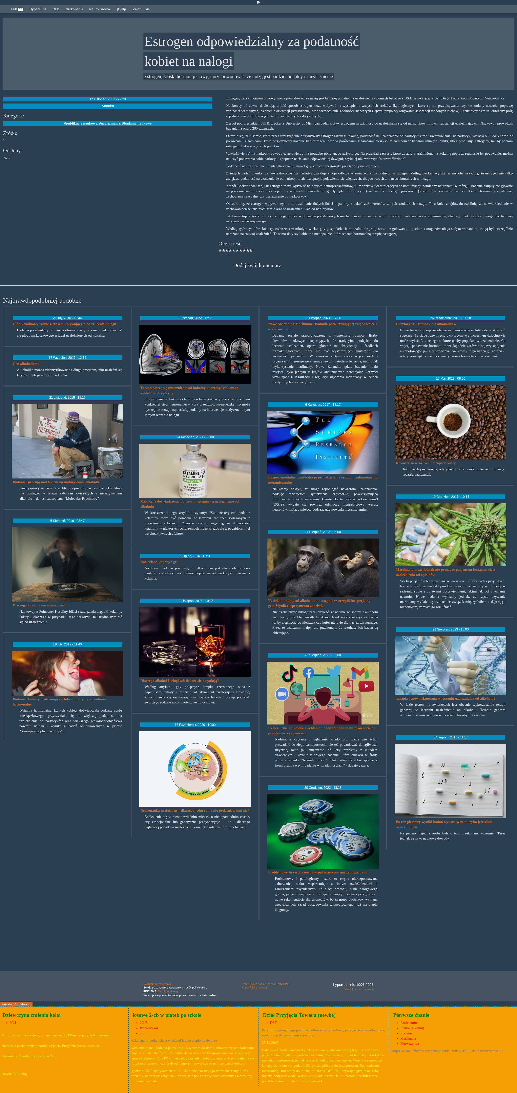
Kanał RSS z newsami (255, 987)
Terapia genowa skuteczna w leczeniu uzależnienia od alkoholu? (445, 698)
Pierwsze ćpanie (411, 1015)
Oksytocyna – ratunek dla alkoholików (426, 324)
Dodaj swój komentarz (257, 265)
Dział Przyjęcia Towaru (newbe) (299, 1015)
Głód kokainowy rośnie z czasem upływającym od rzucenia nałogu (64, 324)
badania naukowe (137, 123)
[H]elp (121, 9)
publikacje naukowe (81, 123)
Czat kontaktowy (168, 991)
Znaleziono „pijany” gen (159, 562)
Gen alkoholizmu (26, 364)
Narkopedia (74, 9)
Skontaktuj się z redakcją (359, 989)
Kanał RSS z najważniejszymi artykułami (266, 983)
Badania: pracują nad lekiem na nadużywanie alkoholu (56, 482)
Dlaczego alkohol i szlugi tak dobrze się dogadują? (179, 681)
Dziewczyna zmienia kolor (32, 1015)
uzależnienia (110, 123)
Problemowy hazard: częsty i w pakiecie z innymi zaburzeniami (317, 872)
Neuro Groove (100, 9)
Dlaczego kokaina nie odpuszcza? (39, 605)
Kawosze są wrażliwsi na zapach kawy (426, 463)
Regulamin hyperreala (157, 983)
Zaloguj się (141, 9)
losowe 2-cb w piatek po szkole (167, 1015)
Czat (56, 9)
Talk (16, 9)
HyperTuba (37, 9)
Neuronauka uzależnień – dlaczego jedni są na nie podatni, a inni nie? (194, 810)
